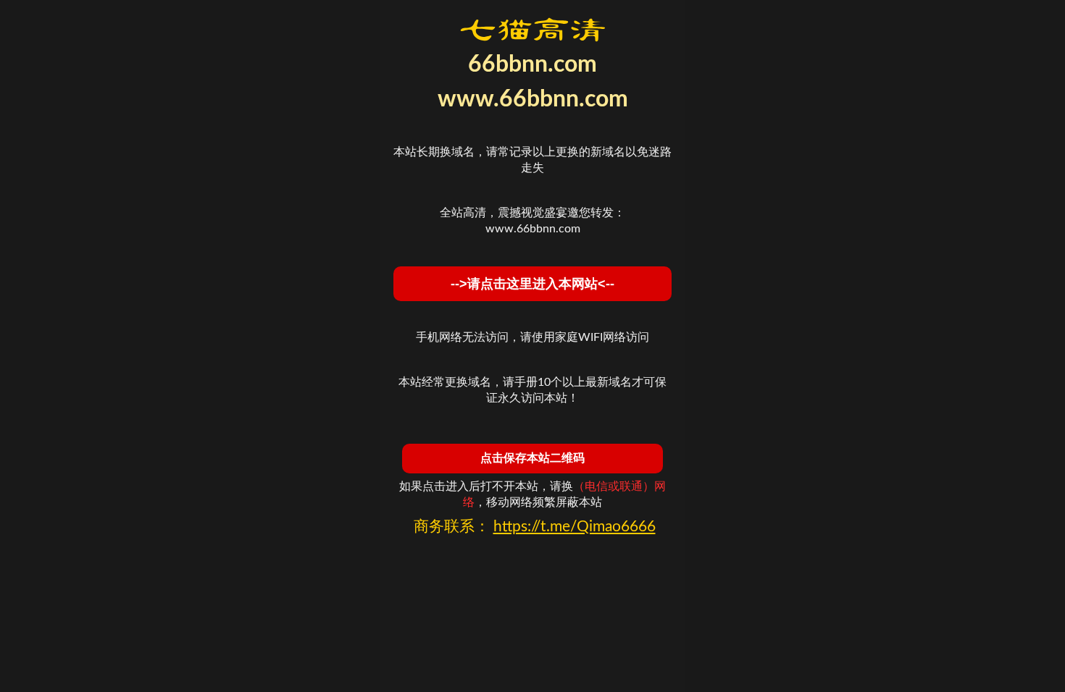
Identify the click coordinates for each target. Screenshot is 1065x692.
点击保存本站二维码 (532, 458)
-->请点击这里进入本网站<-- (532, 284)
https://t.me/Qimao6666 (574, 526)
